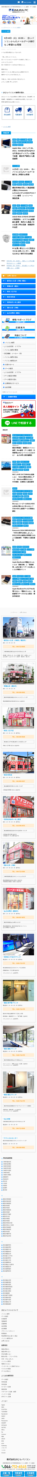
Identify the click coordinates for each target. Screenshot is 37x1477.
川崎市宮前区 (7, 1166)
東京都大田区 (7, 1291)
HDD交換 (4, 1382)
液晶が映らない (6, 1351)
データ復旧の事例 (10, 376)
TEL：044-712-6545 (18, 646)
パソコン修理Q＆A (10, 360)
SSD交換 (4, 1384)
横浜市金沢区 (7, 1236)
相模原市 (5, 1177)
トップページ (14, 612)
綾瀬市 (5, 1188)
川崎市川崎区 (7, 1175)
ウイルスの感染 (6, 1368)
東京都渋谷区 (7, 1284)
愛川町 (5, 1190)
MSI (2, 1441)
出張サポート (9, 364)
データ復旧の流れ (10, 379)
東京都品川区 (7, 1280)
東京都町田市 (7, 1245)
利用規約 (4, 1333)
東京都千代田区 (7, 1295)
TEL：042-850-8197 (18, 781)
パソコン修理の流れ (11, 357)
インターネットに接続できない (10, 1366)
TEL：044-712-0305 (18, 871)
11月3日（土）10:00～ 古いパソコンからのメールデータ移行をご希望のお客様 (23, 171)
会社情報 (8, 387)
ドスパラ (4, 1448)
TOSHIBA (4, 1411)
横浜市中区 (6, 1216)
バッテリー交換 (6, 1394)
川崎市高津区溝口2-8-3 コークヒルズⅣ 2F (15, 876)
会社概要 (4, 1328)
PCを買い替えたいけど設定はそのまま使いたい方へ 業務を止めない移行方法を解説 (23, 251)
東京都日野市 (7, 1258)
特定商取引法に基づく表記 (9, 1336)
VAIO (2, 1418)
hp (2, 1432)
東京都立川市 (7, 1260)
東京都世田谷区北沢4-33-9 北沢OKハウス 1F (15, 830)
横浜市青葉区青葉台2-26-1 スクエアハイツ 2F (16, 697)
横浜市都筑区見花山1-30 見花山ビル (13, 1060)
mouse (3, 1452)
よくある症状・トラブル (12, 346)
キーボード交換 (6, 1387)
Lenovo (3, 1434)
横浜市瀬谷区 (7, 1210)
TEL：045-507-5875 (18, 917)
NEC (2, 1407)
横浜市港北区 (7, 1201)
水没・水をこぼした (7, 1359)
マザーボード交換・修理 (8, 1391)
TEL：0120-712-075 (18, 963)
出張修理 (4, 1319)
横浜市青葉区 (7, 1199)
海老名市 (5, 1179)
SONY (3, 1416)
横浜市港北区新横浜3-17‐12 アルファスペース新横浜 (17, 1106)
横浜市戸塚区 (7, 1214)
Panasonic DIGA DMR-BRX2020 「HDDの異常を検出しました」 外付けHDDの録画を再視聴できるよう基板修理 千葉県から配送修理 (24, 535)
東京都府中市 (7, 1249)
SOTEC (3, 1427)
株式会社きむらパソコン (18, 1459)
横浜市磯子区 (7, 1233)
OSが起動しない (6, 1354)
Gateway (4, 1445)
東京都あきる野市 (8, 1264)
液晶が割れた (5, 1349)
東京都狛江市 (7, 1302)
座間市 (5, 1185)
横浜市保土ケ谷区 (8, 1225)
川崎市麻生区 (7, 1162)
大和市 (5, 1183)
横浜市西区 (6, 1218)
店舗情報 (4, 1323)
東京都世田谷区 (7, 1286)
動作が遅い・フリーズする (9, 1356)
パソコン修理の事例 (11, 350)
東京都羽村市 (7, 1271)
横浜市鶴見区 (7, 1229)
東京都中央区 (7, 1299)
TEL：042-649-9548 (18, 737)
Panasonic (4, 1420)
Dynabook (4, 1414)
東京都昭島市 (7, 1262)
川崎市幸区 (6, 1172)
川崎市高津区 (7, 1168)
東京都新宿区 (7, 1282)
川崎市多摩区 (7, 1164)
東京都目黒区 (7, 1289)
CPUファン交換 (6, 1396)
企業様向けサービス (12, 383)
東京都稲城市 (7, 1304)
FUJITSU (4, 1409)
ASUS (3, 1439)
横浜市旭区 (6, 1212)
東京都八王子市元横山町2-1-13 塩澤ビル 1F (15, 741)
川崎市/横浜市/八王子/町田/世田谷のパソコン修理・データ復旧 (18, 1463)
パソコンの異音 (6, 1361)
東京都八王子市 (7, 1256)
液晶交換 (4, 1389)
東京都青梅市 (7, 1269)
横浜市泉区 (6, 1207)
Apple (3, 1405)
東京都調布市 (7, 1251)
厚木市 (5, 1181)
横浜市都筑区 (7, 1203)
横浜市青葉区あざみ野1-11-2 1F (12, 922)
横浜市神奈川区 (7, 1223)
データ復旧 (9, 368)
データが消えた (6, 1371)
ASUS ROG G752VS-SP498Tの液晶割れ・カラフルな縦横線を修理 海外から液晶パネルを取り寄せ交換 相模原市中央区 (23, 222)
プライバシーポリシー (8, 1331)
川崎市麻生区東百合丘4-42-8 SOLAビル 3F (15, 651)
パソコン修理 (7, 126)
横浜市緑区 (6, 1205)
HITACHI (4, 1425)
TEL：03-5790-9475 (18, 825)
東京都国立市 (7, 1253)
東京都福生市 (7, 1266)
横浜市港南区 (7, 1227)
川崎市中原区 (7, 1170)
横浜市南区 (6, 1220)
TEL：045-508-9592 (18, 692)
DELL (3, 1429)
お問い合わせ (23, 612)
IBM (2, 1436)
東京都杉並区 (7, 1297)
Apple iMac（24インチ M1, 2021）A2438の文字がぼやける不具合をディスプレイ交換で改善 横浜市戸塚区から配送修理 (23, 153)
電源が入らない (6, 1364)
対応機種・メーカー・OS (13, 353)
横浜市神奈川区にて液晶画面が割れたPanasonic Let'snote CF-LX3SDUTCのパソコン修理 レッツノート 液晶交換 (24, 193)
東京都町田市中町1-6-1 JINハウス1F (13, 786)
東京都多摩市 (7, 1247)
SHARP (3, 1423)
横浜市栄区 (6, 1231)
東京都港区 (6, 1293)
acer (2, 1443)
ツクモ (3, 1450)
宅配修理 (4, 1321)
